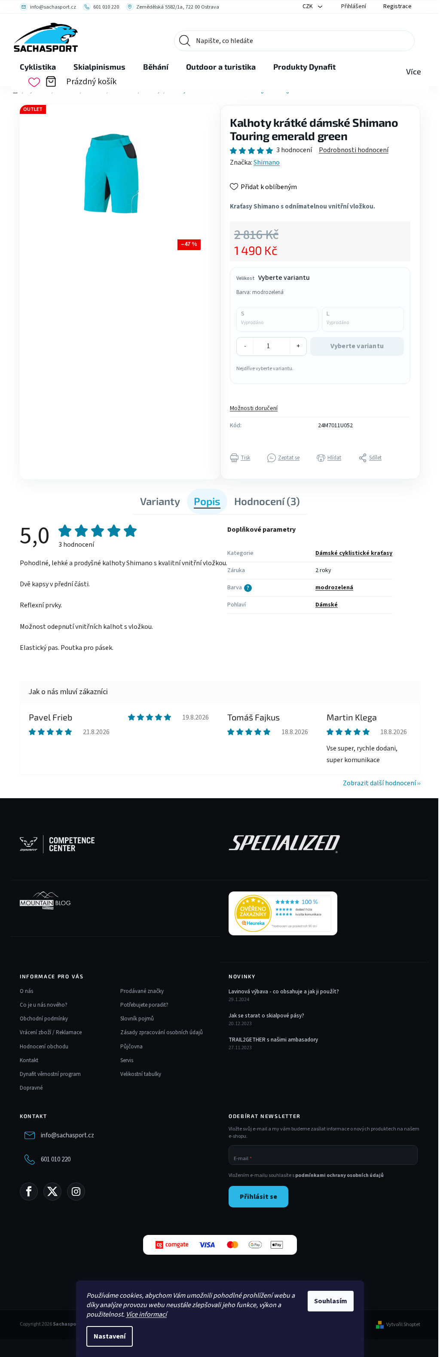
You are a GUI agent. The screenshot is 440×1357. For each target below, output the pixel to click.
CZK (308, 6)
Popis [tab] (207, 501)
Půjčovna (131, 1047)
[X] (52, 1191)
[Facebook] (29, 1191)
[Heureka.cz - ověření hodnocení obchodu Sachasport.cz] (283, 913)
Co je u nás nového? (43, 1005)
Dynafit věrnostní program (50, 1074)
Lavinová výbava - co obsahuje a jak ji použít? (284, 992)
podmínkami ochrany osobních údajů (339, 1175)
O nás (26, 991)
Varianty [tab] (160, 501)
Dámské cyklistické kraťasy (353, 553)
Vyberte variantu (357, 346)
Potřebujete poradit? (144, 1005)
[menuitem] (37, 67)
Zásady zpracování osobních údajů (161, 1032)
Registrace (397, 6)
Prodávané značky (142, 991)
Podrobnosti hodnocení (353, 150)
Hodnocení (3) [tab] (267, 501)
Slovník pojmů (137, 1019)
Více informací (146, 1314)
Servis (126, 1060)
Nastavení (109, 1336)
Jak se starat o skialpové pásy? (266, 1016)
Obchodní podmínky (44, 1019)
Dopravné (31, 1088)
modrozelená (334, 587)
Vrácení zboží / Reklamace (51, 1032)
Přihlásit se (258, 1196)
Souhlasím (330, 1301)
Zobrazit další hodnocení (379, 783)
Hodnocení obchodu (44, 1047)
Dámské (326, 604)
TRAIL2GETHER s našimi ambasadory (273, 1040)
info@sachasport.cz (67, 1135)
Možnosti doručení (254, 408)
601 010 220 (55, 1159)
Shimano (267, 162)
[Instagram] (76, 1191)
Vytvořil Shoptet (403, 1324)
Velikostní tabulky (140, 1074)
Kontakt (29, 1060)
